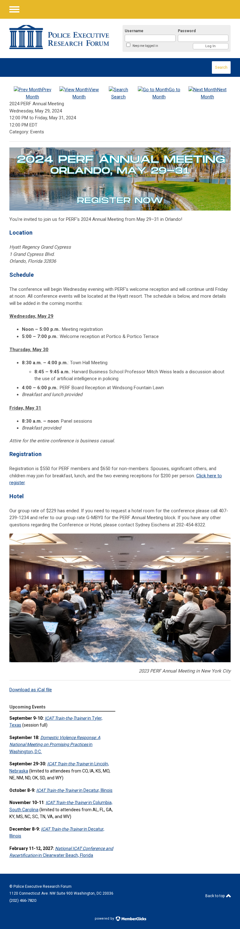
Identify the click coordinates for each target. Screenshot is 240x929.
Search (221, 67)
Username (134, 31)
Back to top (215, 896)
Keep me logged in (145, 45)
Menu (14, 9)
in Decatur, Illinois (74, 790)
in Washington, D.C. (54, 744)
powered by (105, 919)
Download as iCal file (30, 690)
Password (187, 31)
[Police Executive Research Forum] (59, 37)
